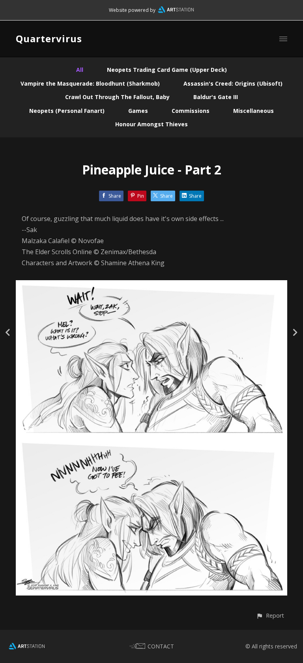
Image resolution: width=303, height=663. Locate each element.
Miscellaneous (253, 110)
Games (138, 110)
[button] (270, 615)
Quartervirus (49, 38)
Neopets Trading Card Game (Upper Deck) (167, 69)
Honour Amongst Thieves (151, 124)
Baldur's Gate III (215, 97)
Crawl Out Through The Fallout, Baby (117, 97)
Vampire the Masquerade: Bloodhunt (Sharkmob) (90, 83)
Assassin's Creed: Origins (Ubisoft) (232, 83)
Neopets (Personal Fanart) (67, 110)
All (79, 69)
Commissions (190, 110)
